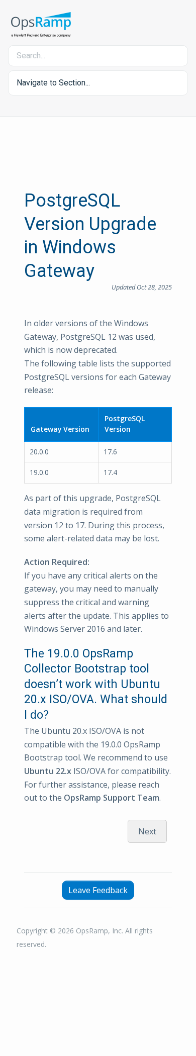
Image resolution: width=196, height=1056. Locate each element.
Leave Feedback (98, 890)
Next (147, 831)
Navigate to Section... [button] (53, 82)
